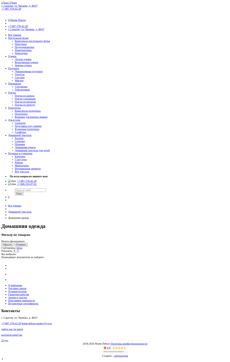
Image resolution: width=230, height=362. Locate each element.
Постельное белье (18, 38)
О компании (15, 285)
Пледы (12, 92)
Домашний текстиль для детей (32, 150)
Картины (20, 156)
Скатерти (20, 123)
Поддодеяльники (24, 47)
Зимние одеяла (23, 65)
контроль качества (11, 334)
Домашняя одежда (25, 147)
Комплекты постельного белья (32, 41)
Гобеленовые (22, 89)
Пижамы (20, 144)
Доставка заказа (17, 288)
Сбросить (7, 244)
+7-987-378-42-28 (11, 8)
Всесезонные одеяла (26, 62)
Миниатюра (22, 165)
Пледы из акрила (24, 95)
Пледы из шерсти (25, 104)
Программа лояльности (21, 300)
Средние (20, 77)
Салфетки (20, 132)
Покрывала (14, 83)
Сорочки (20, 141)
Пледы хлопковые (25, 98)
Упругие (20, 74)
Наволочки (21, 53)
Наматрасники (23, 50)
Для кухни (14, 120)
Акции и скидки (17, 297)
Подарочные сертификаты (23, 303)
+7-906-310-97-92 (27, 184)
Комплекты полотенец (28, 110)
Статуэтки (21, 159)
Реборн (19, 162)
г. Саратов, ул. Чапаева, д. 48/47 (19, 5)
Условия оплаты (17, 291)
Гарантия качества (18, 294)
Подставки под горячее (28, 126)
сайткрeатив (121, 355)
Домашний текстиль (19, 135)
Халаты (19, 138)
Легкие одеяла (23, 59)
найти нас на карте (12, 329)
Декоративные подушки (29, 71)
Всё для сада (22, 171)
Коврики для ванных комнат (31, 117)
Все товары (14, 35)
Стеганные (21, 86)
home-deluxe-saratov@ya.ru (37, 323)
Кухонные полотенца (27, 129)
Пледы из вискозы (25, 101)
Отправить (21, 244)
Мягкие (19, 80)
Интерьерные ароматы (28, 168)
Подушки (13, 68)
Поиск (19, 193)
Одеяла (12, 56)
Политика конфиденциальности (129, 343)
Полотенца (14, 107)
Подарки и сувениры (20, 153)
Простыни (21, 44)
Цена (19, 247)
